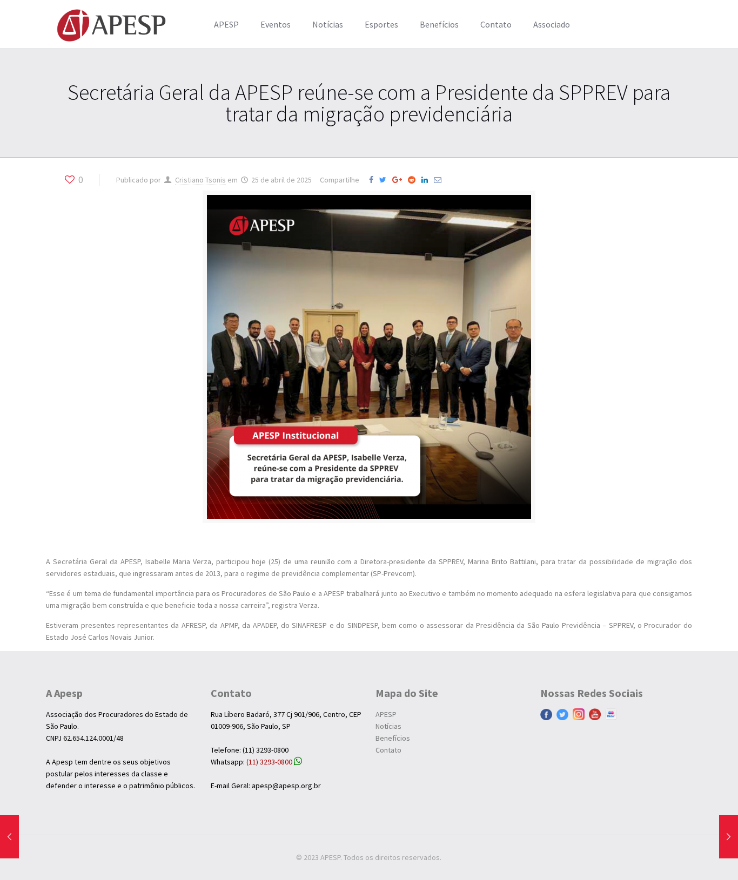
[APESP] (111, 24)
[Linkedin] (426, 180)
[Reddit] (414, 180)
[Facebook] (373, 180)
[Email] (440, 180)
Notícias (388, 726)
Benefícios (392, 738)
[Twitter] (385, 180)
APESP (386, 714)
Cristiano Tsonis (200, 180)
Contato (388, 750)
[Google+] (399, 180)
